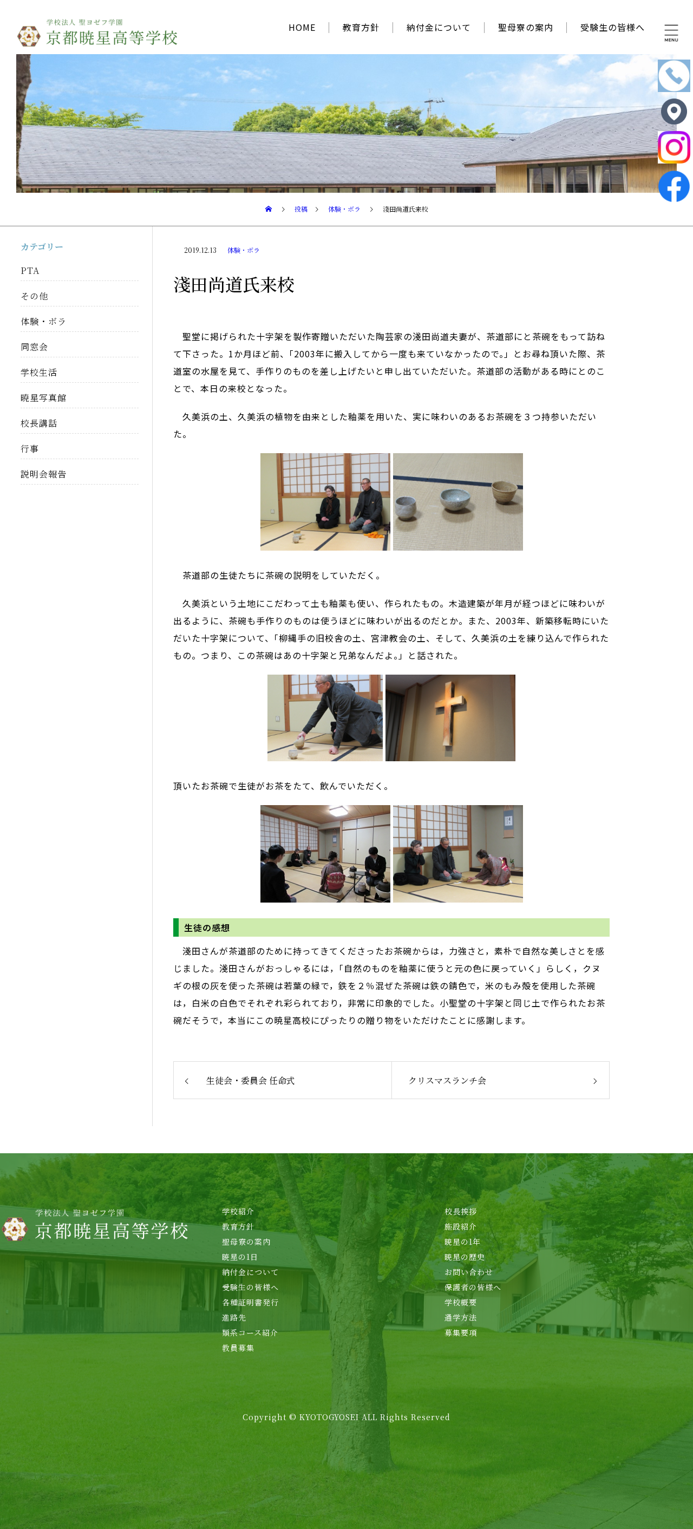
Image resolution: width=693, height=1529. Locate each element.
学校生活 (39, 372)
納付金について (439, 27)
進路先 (234, 1317)
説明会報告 (44, 474)
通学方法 (460, 1317)
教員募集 (238, 1347)
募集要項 (460, 1332)
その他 (34, 296)
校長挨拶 (460, 1211)
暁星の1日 (240, 1256)
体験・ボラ (243, 249)
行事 (30, 448)
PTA (30, 270)
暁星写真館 (44, 397)
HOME (302, 27)
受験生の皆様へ (612, 27)
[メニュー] (671, 32)
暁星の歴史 (464, 1256)
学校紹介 (238, 1211)
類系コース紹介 (250, 1332)
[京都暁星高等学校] (97, 32)
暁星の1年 (462, 1241)
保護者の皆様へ (472, 1287)
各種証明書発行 (250, 1302)
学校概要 (460, 1302)
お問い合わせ (468, 1271)
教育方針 (361, 27)
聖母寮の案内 (525, 27)
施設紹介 (460, 1226)
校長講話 (39, 423)
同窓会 (34, 347)
